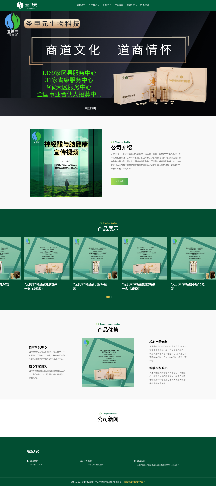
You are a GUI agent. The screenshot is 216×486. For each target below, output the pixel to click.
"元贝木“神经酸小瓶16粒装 (90, 286)
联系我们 (144, 5)
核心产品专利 (159, 342)
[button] (108, 297)
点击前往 (119, 181)
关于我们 (93, 5)
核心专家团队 (38, 366)
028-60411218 (36, 464)
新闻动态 (131, 5)
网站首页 (81, 5)
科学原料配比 (159, 368)
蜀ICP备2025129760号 (134, 482)
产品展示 (119, 5)
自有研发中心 (38, 347)
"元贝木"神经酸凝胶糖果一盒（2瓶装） (40, 286)
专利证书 (107, 5)
